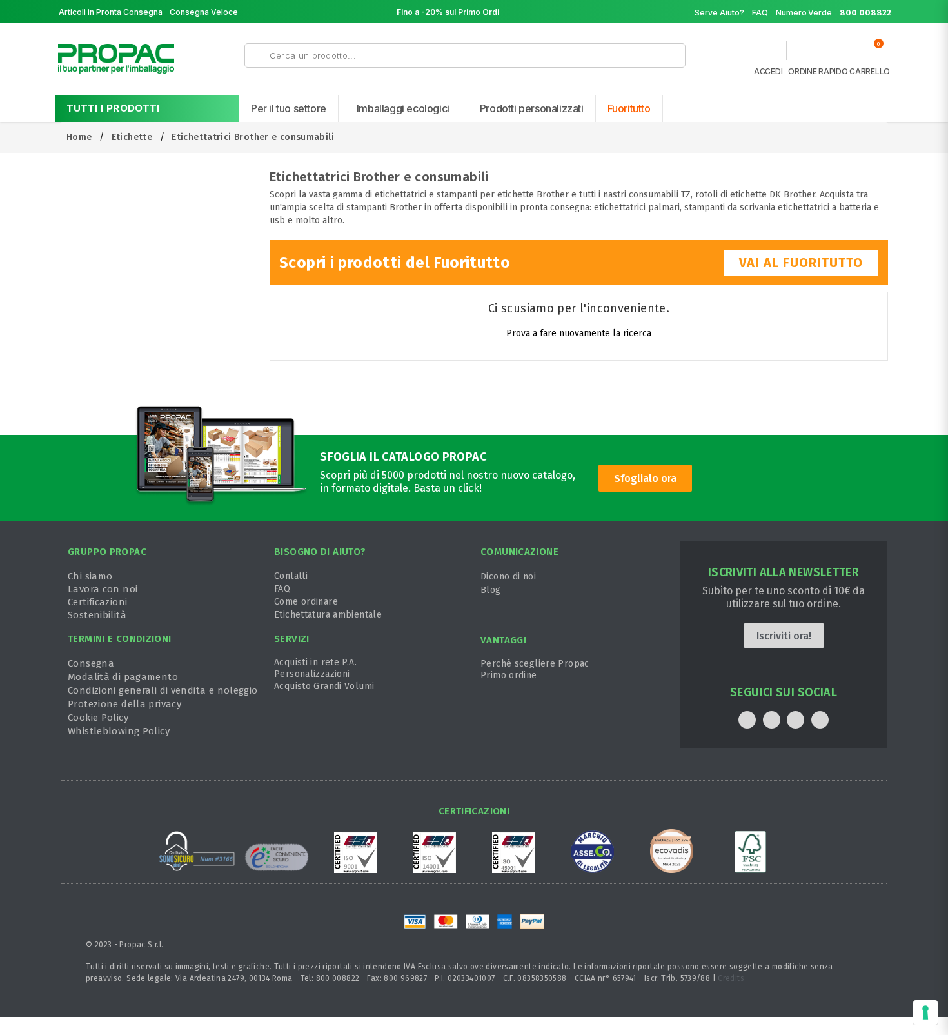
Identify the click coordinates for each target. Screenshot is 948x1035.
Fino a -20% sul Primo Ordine (453, 12)
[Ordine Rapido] (817, 53)
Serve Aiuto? (719, 12)
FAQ (760, 12)
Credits (731, 978)
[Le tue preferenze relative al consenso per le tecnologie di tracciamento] (925, 1012)
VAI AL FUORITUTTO (801, 262)
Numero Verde (833, 12)
